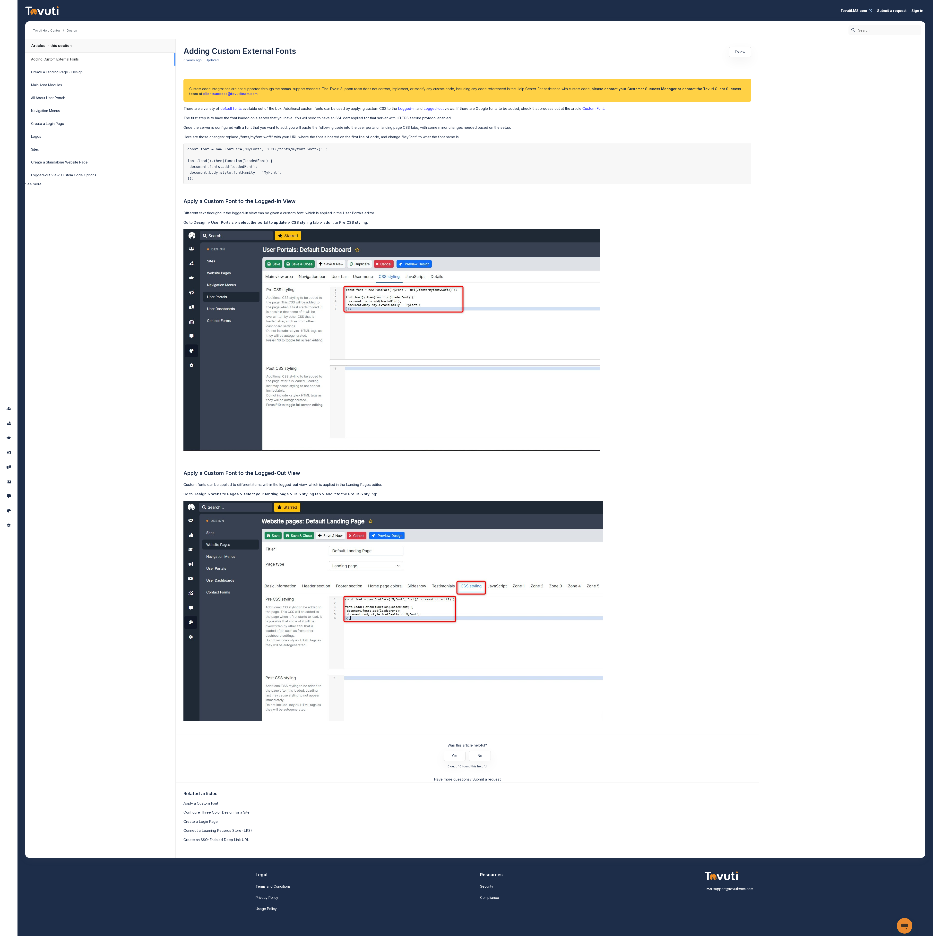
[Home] (42, 10)
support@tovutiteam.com (733, 889)
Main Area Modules (46, 85)
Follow (740, 52)
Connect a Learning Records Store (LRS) (217, 830)
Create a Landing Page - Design (57, 72)
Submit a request (892, 11)
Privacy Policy (267, 897)
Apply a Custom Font (200, 803)
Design (72, 30)
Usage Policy (266, 909)
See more (33, 184)
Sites (35, 149)
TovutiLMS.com (853, 11)
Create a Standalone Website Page (59, 162)
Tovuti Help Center (46, 30)
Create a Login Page (47, 123)
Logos (36, 136)
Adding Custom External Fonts (55, 59)
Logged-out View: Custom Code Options (63, 175)
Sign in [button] (917, 11)
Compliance (489, 897)
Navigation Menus (45, 111)
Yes (455, 756)
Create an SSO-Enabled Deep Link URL (216, 839)
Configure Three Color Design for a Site (216, 812)
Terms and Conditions (273, 886)
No (480, 756)
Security (486, 886)
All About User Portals (48, 98)
